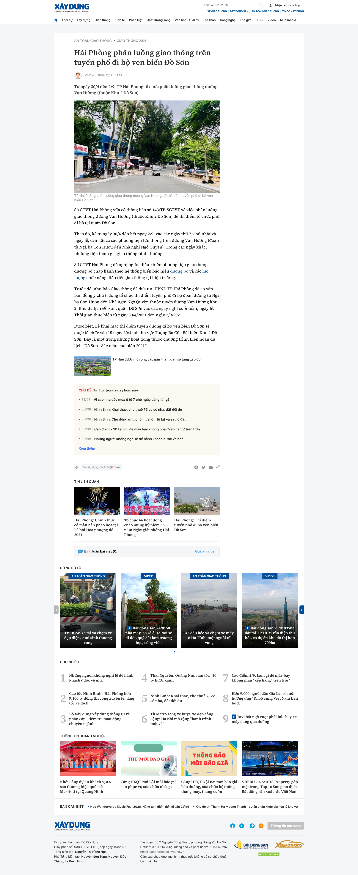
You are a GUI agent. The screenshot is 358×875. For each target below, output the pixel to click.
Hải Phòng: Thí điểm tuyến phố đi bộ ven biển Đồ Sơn (196, 525)
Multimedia (288, 20)
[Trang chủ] (55, 20)
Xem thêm (87, 449)
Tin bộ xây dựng (293, 11)
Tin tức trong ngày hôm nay (115, 390)
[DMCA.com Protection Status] (269, 854)
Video (271, 20)
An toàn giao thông (265, 11)
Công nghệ (227, 20)
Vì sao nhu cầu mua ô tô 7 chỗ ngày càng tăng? (131, 400)
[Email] (211, 467)
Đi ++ (259, 20)
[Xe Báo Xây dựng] (289, 844)
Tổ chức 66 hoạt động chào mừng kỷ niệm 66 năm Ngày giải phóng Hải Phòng (146, 527)
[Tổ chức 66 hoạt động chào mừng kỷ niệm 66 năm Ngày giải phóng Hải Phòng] (147, 501)
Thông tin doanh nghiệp (83, 736)
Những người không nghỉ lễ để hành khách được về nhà (138, 439)
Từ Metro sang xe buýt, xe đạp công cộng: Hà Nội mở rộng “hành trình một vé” (181, 719)
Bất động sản (239, 11)
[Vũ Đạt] (78, 75)
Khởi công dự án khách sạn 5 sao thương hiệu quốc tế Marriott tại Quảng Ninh (85, 786)
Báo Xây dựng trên (92, 467)
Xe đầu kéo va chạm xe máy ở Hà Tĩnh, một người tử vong (209, 637)
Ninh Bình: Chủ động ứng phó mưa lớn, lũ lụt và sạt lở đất (140, 419)
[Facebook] (196, 467)
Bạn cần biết (72, 807)
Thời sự (67, 20)
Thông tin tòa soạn (286, 826)
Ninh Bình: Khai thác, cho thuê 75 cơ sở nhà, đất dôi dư (138, 410)
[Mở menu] (302, 20)
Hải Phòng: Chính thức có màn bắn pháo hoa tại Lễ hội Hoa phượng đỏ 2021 (96, 527)
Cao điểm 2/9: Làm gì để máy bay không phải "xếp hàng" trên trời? (147, 429)
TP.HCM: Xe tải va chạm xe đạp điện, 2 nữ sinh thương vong (88, 637)
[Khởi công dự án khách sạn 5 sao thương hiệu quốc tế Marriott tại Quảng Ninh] (88, 758)
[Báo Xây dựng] (72, 7)
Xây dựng (83, 20)
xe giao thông (217, 11)
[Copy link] (218, 467)
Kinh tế (120, 20)
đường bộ (179, 271)
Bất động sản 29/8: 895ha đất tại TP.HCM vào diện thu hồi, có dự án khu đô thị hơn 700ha (270, 635)
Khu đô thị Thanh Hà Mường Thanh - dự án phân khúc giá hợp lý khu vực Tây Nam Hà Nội (259, 806)
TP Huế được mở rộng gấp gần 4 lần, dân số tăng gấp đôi (157, 359)
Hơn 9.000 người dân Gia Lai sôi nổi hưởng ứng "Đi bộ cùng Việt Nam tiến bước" (265, 698)
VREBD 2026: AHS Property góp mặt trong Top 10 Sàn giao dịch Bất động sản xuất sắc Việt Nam (270, 786)
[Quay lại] (76, 467)
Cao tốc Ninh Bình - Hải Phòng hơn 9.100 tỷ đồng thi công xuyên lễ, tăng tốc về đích (101, 698)
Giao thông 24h (131, 41)
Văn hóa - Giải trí (187, 20)
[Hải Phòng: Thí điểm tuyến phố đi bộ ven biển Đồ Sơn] (197, 501)
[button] (174, 651)
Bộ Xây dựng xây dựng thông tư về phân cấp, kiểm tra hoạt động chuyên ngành (99, 719)
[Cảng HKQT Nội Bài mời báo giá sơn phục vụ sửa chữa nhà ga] (149, 758)
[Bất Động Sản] (251, 844)
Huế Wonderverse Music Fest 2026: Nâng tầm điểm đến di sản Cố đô (139, 806)
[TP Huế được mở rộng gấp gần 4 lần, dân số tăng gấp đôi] (92, 366)
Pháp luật (135, 20)
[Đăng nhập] (270, 5)
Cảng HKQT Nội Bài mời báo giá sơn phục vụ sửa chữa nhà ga (149, 784)
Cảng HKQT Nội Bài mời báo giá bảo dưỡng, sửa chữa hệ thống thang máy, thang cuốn (209, 786)
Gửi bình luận (205, 551)
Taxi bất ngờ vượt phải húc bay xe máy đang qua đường (264, 719)
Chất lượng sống (159, 20)
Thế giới (245, 20)
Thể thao (209, 20)
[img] (147, 146)
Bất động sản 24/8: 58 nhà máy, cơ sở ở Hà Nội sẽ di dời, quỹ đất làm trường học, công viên (148, 635)
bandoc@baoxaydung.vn (166, 852)
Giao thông (102, 20)
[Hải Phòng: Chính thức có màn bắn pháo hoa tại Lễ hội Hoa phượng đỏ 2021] (97, 501)
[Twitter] (203, 467)
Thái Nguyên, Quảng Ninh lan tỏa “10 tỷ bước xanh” (183, 678)
